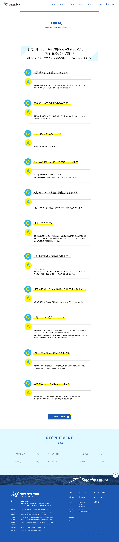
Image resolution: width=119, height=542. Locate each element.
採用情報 (90, 4)
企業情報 (62, 4)
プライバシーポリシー (101, 492)
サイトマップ (98, 497)
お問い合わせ (112, 4)
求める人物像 (82, 502)
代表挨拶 (71, 500)
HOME (54, 4)
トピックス (82, 492)
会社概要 (71, 502)
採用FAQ (81, 504)
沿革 (70, 506)
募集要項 (81, 509)
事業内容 (71, 4)
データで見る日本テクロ (84, 500)
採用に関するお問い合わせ (85, 511)
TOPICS (99, 4)
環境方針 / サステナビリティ (72, 511)
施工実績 (71, 520)
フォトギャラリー (83, 506)
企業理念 (71, 504)
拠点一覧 (81, 4)
